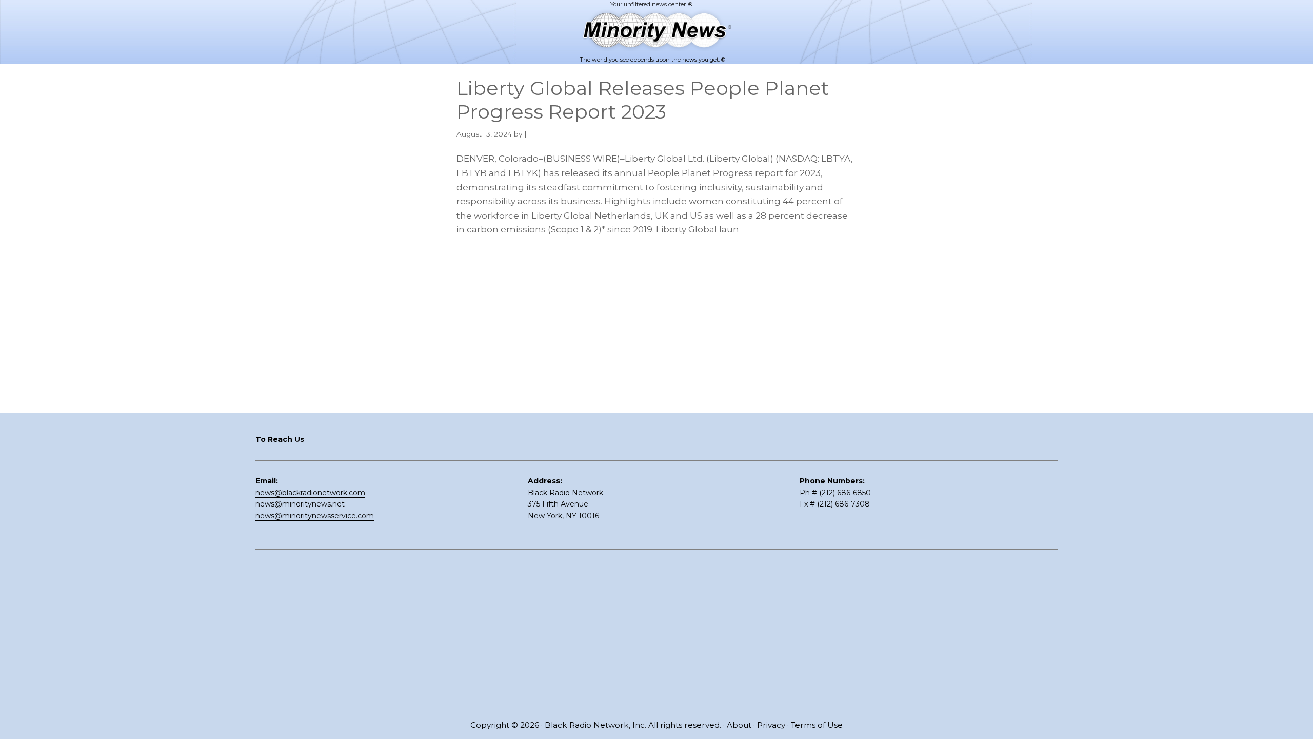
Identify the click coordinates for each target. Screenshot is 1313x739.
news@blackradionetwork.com (310, 492)
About (740, 725)
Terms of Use (817, 725)
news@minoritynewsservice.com (314, 515)
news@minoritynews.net (300, 504)
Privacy (772, 725)
